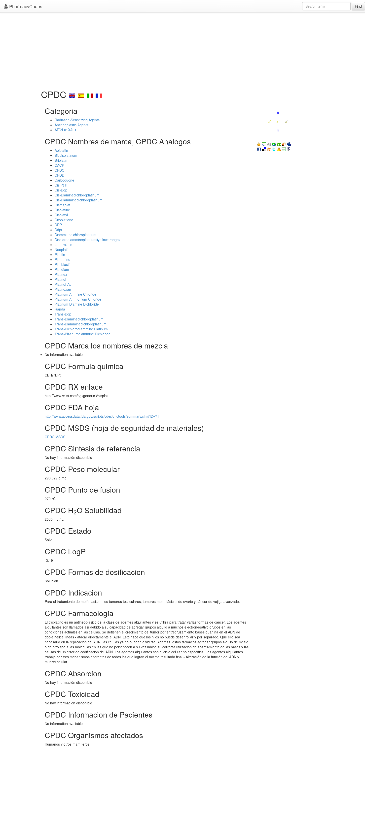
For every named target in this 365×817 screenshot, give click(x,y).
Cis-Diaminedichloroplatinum (77, 194)
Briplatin (61, 160)
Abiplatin (61, 150)
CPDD (59, 175)
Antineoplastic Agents (71, 124)
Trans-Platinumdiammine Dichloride (82, 333)
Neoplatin (62, 249)
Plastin (60, 254)
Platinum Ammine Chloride (75, 294)
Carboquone (64, 180)
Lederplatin (63, 244)
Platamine (62, 259)
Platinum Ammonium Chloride (78, 299)
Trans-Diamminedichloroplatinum (81, 323)
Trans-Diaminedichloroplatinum (79, 318)
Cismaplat (62, 204)
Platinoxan (63, 289)
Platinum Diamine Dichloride (77, 304)
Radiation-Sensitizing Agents (77, 119)
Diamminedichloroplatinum (75, 234)
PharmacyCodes (25, 6)
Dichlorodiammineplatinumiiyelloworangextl (88, 239)
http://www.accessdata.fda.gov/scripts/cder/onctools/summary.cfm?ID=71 (102, 416)
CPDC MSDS (55, 436)
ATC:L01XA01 (65, 129)
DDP (58, 224)
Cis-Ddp (61, 190)
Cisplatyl (61, 214)
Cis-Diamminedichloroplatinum (79, 199)
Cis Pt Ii (61, 185)
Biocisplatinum (66, 155)
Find (358, 6)
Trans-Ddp (63, 314)
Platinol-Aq (63, 284)
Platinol (60, 279)
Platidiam (62, 269)
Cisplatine (62, 209)
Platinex (61, 274)
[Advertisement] (182, 49)
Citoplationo (64, 219)
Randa (60, 309)
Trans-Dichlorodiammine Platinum (81, 328)
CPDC (59, 170)
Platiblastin (63, 264)
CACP (59, 165)
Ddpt (58, 229)
